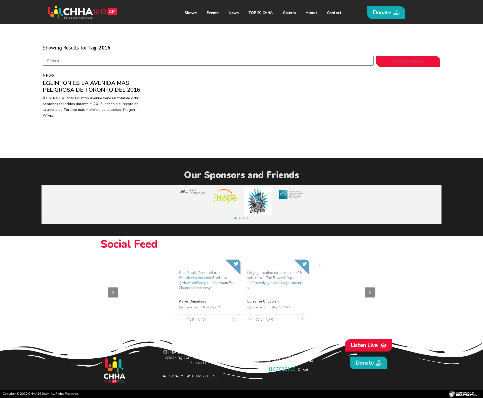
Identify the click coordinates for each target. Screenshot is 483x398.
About (311, 12)
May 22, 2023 (143, 307)
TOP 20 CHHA (261, 12)
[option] (241, 292)
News (233, 12)
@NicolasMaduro (327, 307)
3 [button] (246, 322)
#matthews (188, 277)
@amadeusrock (190, 307)
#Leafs (184, 272)
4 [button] (254, 322)
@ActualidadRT (121, 307)
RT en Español (123, 301)
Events (213, 12)
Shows (190, 12)
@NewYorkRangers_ (195, 282)
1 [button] (231, 322)
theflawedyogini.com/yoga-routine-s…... (275, 285)
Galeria (289, 12)
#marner (204, 277)
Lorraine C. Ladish (263, 301)
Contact (334, 12)
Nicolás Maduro (329, 301)
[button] (386, 12)
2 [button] (239, 322)
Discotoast (463, 394)
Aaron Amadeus (192, 301)
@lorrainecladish (258, 307)
